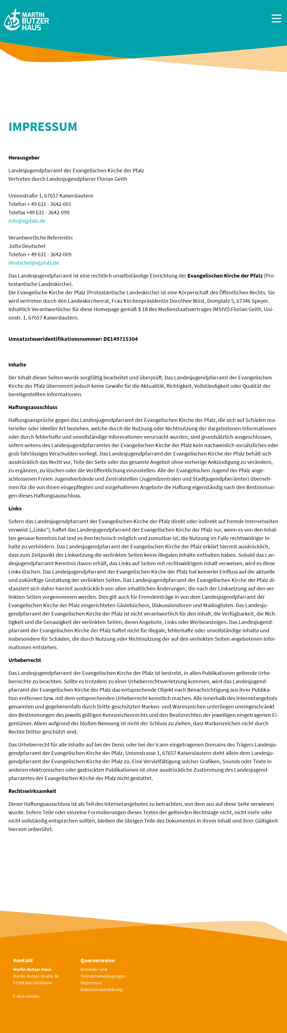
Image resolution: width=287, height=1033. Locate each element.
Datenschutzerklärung (101, 989)
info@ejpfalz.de (26, 220)
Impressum (91, 982)
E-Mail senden (26, 996)
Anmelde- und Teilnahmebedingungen (103, 972)
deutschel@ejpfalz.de (33, 262)
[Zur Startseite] (26, 18)
